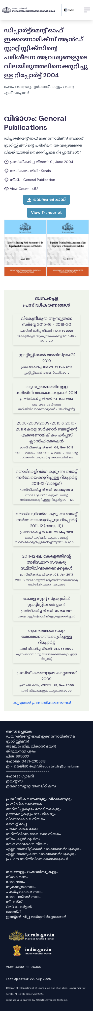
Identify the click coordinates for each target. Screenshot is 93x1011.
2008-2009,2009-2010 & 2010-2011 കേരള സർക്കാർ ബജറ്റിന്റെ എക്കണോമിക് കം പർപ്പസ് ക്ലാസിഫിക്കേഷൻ (46, 432)
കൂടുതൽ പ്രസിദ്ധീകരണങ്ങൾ (42, 702)
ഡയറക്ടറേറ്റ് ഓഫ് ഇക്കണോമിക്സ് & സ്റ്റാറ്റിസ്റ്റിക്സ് (40, 739)
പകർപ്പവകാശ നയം (24, 892)
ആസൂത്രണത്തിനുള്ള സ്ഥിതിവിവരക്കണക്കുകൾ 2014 (46, 389)
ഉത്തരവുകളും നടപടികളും (31, 814)
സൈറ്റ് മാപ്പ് (16, 824)
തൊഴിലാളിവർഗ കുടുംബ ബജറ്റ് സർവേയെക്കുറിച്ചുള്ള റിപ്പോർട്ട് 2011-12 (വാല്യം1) (46, 477)
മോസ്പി (13, 912)
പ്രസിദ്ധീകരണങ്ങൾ (24, 804)
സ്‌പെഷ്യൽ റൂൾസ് (23, 839)
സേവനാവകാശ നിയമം (27, 844)
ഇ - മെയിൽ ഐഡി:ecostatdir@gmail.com (43, 766)
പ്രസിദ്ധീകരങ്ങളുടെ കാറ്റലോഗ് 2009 (47, 675)
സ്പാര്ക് (14, 902)
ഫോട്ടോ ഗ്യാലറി (20, 776)
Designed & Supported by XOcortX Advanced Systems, (37, 1000)
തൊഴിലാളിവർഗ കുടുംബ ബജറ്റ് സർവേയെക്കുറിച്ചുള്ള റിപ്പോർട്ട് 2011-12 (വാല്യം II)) (46, 519)
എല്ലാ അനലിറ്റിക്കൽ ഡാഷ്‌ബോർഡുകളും (43, 849)
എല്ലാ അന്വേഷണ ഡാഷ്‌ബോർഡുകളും (41, 854)
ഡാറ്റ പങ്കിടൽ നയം (23, 897)
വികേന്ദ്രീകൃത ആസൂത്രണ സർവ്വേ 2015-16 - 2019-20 (46, 321)
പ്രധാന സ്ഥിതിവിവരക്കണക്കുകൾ (37, 859)
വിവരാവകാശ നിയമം (25, 819)
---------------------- (28, 771)
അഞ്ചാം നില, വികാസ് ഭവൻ (31, 746)
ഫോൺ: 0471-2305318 (26, 761)
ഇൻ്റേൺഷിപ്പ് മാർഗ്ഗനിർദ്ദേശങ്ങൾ (36, 917)
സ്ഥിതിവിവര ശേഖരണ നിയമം (33, 834)
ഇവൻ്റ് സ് (14, 781)
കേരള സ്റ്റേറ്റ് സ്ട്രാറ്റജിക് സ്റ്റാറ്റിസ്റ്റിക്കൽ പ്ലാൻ (46, 601)
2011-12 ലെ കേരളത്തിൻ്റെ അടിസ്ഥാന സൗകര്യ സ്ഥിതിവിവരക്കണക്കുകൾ (46, 562)
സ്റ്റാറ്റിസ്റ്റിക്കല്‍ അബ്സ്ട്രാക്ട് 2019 (47, 357)
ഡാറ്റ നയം (15, 882)
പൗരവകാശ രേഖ (22, 829)
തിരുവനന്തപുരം (21, 751)
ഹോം (9, 86)
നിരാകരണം (17, 877)
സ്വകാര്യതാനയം (20, 887)
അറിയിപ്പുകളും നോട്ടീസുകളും (33, 809)
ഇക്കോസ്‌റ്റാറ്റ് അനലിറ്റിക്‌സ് (31, 786)
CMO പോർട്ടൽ (19, 907)
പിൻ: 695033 (17, 756)
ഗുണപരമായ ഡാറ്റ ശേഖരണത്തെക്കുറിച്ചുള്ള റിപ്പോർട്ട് (46, 636)
